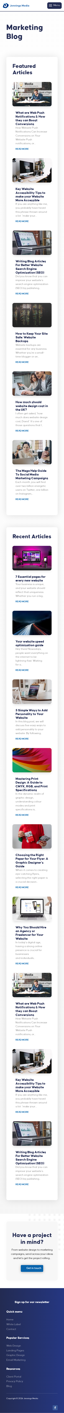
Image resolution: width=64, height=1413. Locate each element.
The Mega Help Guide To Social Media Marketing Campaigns (32, 474)
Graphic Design (15, 1355)
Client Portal (13, 1377)
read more (22, 149)
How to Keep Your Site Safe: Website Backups (32, 337)
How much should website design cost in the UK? (32, 406)
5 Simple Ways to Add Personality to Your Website (32, 714)
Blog (9, 1386)
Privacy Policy (14, 1381)
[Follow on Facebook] (55, 1407)
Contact (11, 1329)
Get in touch (33, 1268)
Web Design (13, 1346)
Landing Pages (15, 1350)
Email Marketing (15, 1360)
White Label (13, 1324)
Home (10, 1319)
